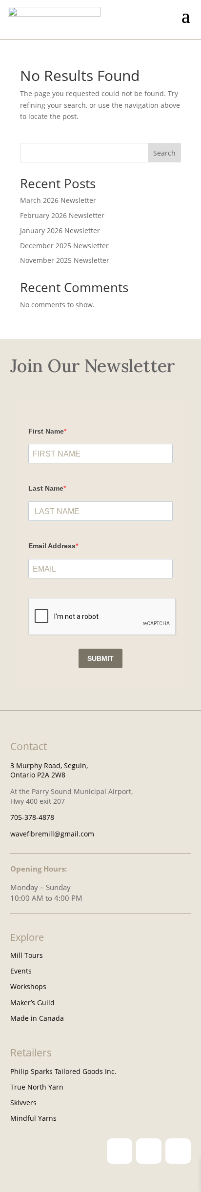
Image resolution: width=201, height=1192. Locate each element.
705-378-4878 (32, 817)
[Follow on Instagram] (119, 1151)
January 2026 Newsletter (60, 230)
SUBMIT (100, 658)
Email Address (52, 546)
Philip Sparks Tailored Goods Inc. (63, 1071)
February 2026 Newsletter (62, 215)
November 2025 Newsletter (64, 260)
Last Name (45, 488)
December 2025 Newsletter (64, 245)
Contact (28, 746)
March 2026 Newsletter (58, 200)
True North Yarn (36, 1087)
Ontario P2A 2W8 (37, 774)
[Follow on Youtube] (178, 1151)
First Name (46, 431)
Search (164, 153)
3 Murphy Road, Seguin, (49, 765)
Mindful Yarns (33, 1118)
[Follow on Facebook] (148, 1151)
